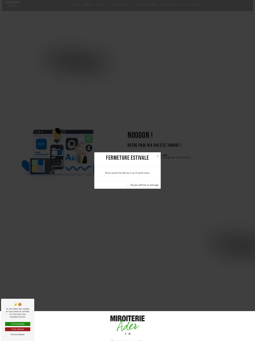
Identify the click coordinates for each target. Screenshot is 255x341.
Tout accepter (18, 323)
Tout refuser (17, 329)
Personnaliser (18, 334)
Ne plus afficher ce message (145, 185)
